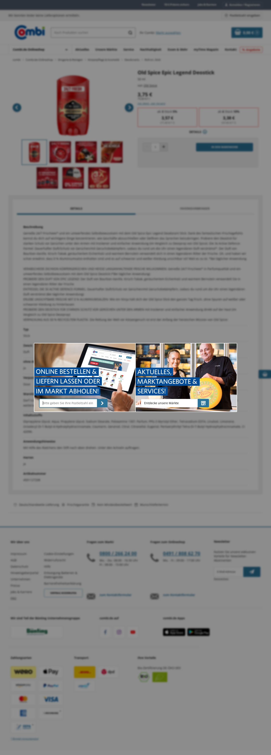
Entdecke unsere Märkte (161, 403)
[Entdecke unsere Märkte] (203, 403)
